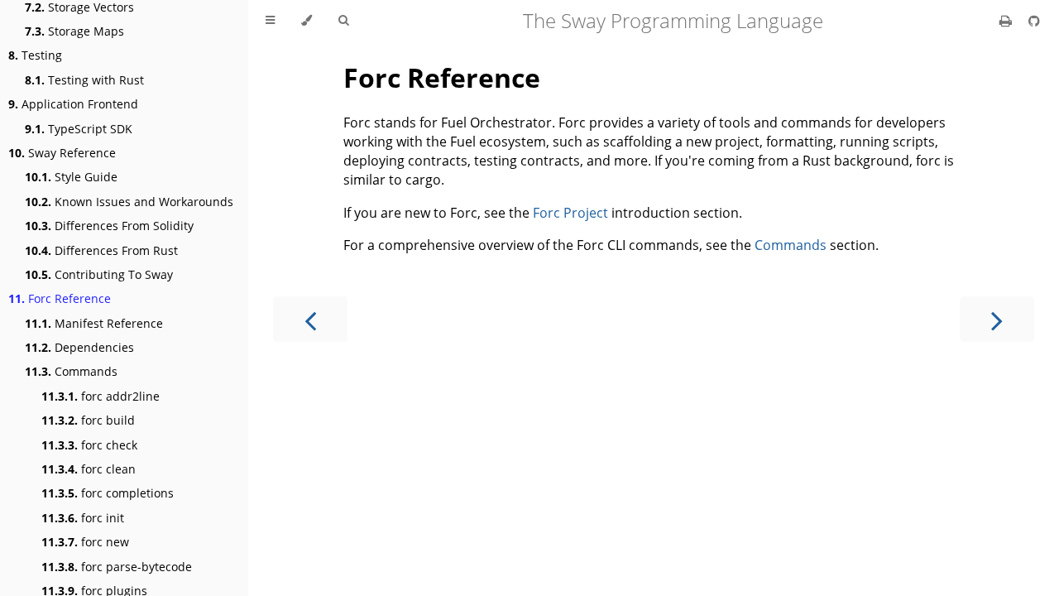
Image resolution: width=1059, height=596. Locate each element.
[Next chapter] (997, 319)
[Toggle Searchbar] (343, 20)
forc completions (107, 493)
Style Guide (71, 177)
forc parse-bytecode (116, 566)
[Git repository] (1034, 21)
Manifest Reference (94, 323)
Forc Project (570, 213)
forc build (88, 420)
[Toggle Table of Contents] (270, 20)
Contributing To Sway (99, 274)
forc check (89, 445)
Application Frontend (73, 104)
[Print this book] (1007, 21)
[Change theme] (306, 20)
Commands (71, 371)
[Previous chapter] (310, 319)
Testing (35, 55)
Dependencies (79, 347)
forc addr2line (100, 396)
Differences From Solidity (109, 225)
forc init (82, 518)
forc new (85, 542)
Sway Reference (62, 153)
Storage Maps (74, 31)
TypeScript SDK (78, 129)
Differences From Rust (101, 250)
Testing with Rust (84, 80)
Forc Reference (59, 298)
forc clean (88, 469)
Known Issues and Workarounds (129, 201)
